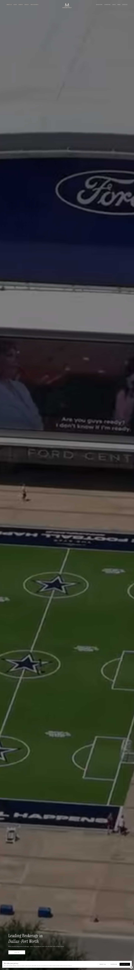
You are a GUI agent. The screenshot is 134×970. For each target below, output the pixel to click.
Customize (114, 964)
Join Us (16, 952)
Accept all (124, 964)
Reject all (103, 964)
